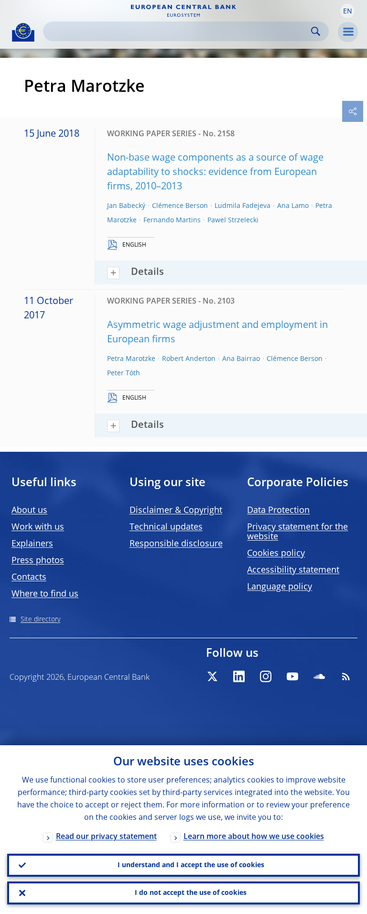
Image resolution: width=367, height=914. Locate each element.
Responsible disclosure (176, 544)
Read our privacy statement (106, 837)
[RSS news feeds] (346, 676)
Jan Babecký (126, 206)
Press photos (37, 560)
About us (29, 510)
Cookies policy (276, 553)
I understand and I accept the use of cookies (191, 865)
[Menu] (348, 32)
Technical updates (166, 527)
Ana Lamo (293, 206)
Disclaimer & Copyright (176, 510)
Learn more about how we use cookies (254, 837)
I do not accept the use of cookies (191, 893)
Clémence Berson (180, 206)
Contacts (28, 577)
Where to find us (44, 594)
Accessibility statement (293, 570)
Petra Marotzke (131, 359)
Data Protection (278, 510)
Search (316, 31)
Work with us (37, 527)
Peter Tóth (123, 373)
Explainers (32, 544)
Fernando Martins (172, 220)
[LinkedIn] (238, 676)
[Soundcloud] (319, 676)
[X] (212, 676)
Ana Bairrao (241, 359)
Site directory (40, 619)
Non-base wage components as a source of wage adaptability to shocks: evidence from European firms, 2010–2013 (215, 172)
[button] (347, 11)
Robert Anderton (189, 359)
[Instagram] (265, 676)
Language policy (279, 587)
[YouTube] (292, 676)
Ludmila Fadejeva (242, 206)
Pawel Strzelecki (233, 220)
